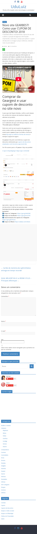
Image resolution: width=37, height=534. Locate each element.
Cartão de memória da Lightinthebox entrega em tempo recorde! (16, 269)
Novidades (4, 479)
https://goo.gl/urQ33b (23, 215)
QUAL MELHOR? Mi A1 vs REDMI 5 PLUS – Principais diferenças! (16, 279)
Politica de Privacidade (7, 516)
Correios (3, 452)
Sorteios (3, 490)
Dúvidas (3, 463)
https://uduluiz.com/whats (22, 222)
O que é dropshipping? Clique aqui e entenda (15, 151)
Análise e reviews (6, 425)
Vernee (5, 444)
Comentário (5, 296)
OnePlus (5, 438)
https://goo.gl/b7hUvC (9, 219)
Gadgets (3, 466)
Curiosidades (4, 455)
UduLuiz (18, 6)
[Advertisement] (18, 242)
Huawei (3, 471)
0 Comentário (13, 46)
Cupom (3, 505)
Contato (3, 503)
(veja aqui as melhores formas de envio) (17, 134)
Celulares (3, 428)
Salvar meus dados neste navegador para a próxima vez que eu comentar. (18, 348)
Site (2, 339)
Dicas (4, 22)
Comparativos (5, 449)
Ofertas (3, 482)
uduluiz (5, 46)
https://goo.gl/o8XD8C (24, 213)
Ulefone (3, 492)
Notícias (3, 476)
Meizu (4, 433)
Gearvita (3, 468)
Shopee (3, 487)
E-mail (3, 331)
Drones (3, 460)
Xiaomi (5, 446)
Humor (3, 474)
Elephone (5, 430)
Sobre (2, 519)
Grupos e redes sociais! (7, 511)
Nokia (4, 436)
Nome (3, 321)
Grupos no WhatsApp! (7, 513)
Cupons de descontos (7, 508)
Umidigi (5, 441)
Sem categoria (5, 484)
